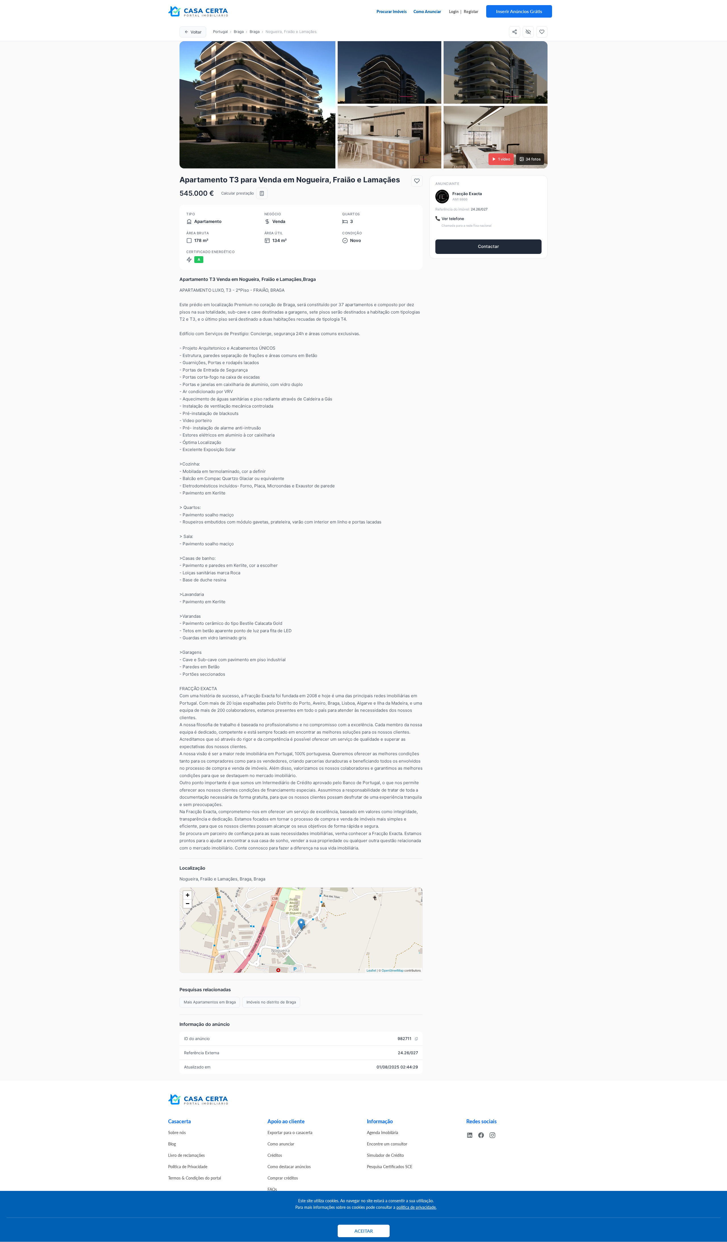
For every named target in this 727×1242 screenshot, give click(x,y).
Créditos (275, 1155)
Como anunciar (281, 1144)
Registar (471, 11)
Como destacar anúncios (289, 1166)
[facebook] (483, 1134)
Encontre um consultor (387, 1144)
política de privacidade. (416, 1207)
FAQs (272, 1189)
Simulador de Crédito (385, 1155)
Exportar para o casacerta (290, 1132)
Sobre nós (177, 1132)
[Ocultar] (528, 31)
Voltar (196, 32)
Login (454, 11)
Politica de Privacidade (187, 1166)
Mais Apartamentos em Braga (210, 1002)
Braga (239, 31)
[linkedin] (472, 1134)
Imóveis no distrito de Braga (271, 1002)
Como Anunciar (427, 11)
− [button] (187, 903)
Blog (172, 1144)
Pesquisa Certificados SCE (389, 1166)
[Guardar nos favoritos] (417, 181)
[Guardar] (542, 31)
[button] (257, 104)
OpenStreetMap (393, 970)
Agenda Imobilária (382, 1132)
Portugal (220, 31)
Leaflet (371, 970)
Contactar (488, 246)
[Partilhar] (514, 31)
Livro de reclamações (186, 1155)
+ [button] (187, 895)
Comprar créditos (283, 1178)
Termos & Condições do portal (194, 1178)
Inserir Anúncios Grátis (519, 11)
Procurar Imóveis (392, 11)
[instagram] (494, 1134)
